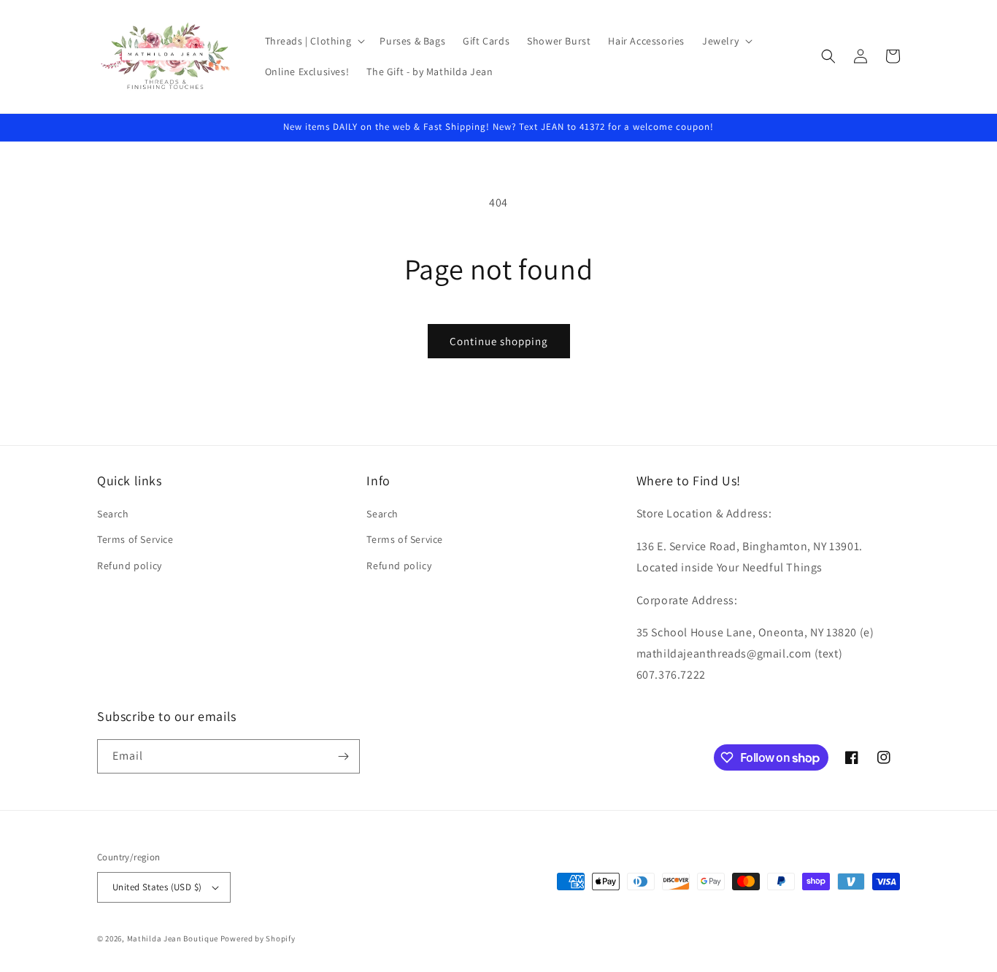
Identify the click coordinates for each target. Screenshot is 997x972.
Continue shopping (499, 341)
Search (113, 513)
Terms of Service (135, 539)
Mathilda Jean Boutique (172, 938)
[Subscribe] (343, 756)
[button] (314, 41)
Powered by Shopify (258, 938)
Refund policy (129, 565)
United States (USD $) (156, 887)
